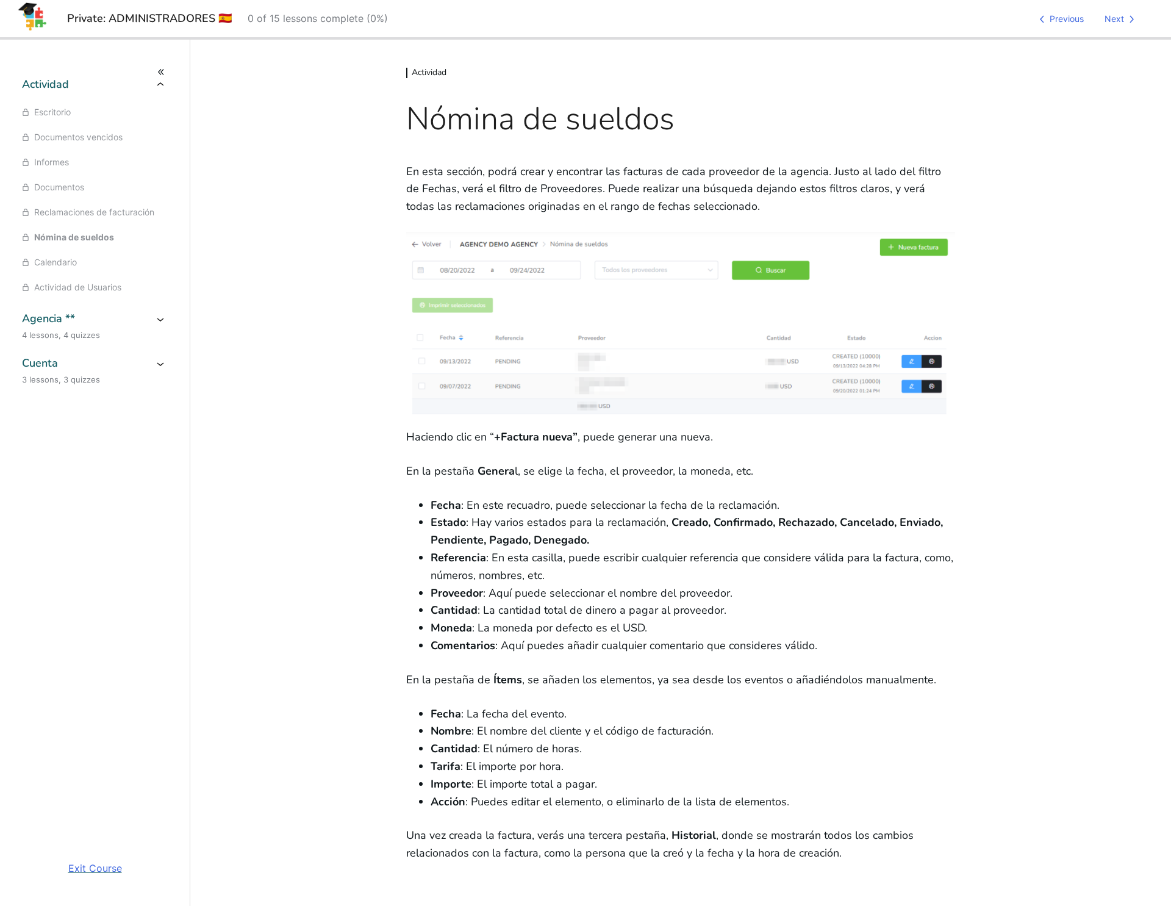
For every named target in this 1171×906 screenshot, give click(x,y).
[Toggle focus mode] (95, 72)
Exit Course (95, 868)
